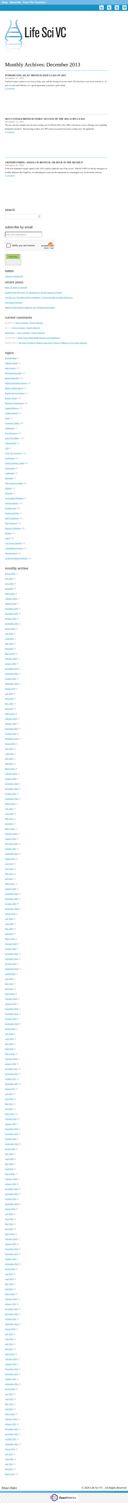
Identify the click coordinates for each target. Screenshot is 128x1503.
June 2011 (9, 1459)
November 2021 (11, 844)
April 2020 (9, 934)
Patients (8, 488)
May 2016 (9, 1164)
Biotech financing (12, 378)
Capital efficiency (12, 408)
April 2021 (9, 879)
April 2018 (9, 1049)
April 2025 (9, 649)
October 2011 (10, 1439)
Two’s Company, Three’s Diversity (29, 323)
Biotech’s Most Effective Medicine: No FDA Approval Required (30, 308)
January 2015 (10, 1244)
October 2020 (10, 904)
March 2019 (10, 994)
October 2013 (10, 1319)
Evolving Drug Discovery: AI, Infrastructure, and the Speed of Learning (33, 292)
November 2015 (11, 1194)
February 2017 (11, 1119)
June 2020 (9, 924)
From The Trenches (34, 2)
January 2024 (10, 724)
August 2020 (10, 914)
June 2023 (9, 754)
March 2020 (10, 939)
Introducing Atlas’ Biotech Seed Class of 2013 (35, 75)
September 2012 (11, 1384)
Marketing (9, 478)
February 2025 (11, 659)
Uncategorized (11, 553)
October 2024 (10, 679)
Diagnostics (9, 428)
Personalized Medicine (14, 498)
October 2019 (10, 964)
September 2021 (11, 854)
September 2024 (11, 684)
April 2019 (9, 989)
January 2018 (10, 1064)
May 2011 (9, 1464)
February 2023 (11, 774)
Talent (7, 538)
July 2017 (9, 1094)
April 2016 (9, 1169)
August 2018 (10, 1029)
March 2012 (10, 1414)
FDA (6, 448)
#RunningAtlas (11, 358)
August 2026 (10, 574)
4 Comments (10, 175)
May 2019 (9, 984)
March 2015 (10, 1234)
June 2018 (9, 1039)
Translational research (14, 548)
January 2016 (10, 1184)
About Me (15, 2)
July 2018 (9, 1034)
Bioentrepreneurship (13, 373)
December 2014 (11, 1249)
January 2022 (10, 839)
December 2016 (11, 1129)
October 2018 (10, 1019)
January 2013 (10, 1364)
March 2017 (10, 1114)
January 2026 (10, 604)
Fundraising (9, 458)
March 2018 (10, 1054)
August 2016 (10, 1149)
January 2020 (10, 949)
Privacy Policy (9, 1487)
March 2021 (10, 884)
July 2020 (9, 919)
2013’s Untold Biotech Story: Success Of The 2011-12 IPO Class (45, 119)
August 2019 (10, 974)
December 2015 (11, 1189)
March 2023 (10, 769)
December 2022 (11, 784)
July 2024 (9, 694)
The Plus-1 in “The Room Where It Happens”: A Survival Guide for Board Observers (39, 297)
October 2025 (10, 619)
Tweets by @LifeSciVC (14, 276)
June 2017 (9, 1099)
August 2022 (10, 804)
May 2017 (9, 1104)
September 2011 (11, 1444)
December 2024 (11, 669)
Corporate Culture (12, 423)
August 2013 (10, 1329)
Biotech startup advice (14, 388)
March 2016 (10, 1174)
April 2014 (9, 1289)
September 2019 (11, 969)
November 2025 (11, 614)
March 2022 (10, 829)
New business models (14, 483)
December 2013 (11, 1309)
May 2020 (9, 929)
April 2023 (9, 764)
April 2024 (9, 709)
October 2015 (10, 1199)
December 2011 (11, 1429)
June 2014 (9, 1279)
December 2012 (11, 1369)
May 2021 (9, 874)
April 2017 (9, 1109)
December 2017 (11, 1069)
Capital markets (11, 413)
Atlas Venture (10, 368)
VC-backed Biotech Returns (16, 558)
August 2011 (10, 1449)
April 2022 (9, 824)
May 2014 (9, 1284)
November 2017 (11, 1074)
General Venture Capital (14, 463)
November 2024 (11, 674)
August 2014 (10, 1269)
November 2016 (11, 1134)
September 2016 (11, 1144)
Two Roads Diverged (13, 303)
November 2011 (11, 1434)
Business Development (14, 403)
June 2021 (9, 869)
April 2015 (9, 1229)
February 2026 (11, 599)
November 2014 (11, 1254)
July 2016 (9, 1154)
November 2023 (11, 729)
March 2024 (10, 714)
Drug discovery (11, 433)
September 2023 (11, 739)
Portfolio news (10, 508)
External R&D (10, 443)
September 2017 (11, 1084)
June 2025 (9, 639)
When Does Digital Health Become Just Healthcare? (39, 338)
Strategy (8, 533)
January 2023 (10, 779)
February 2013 (11, 1359)
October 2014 (10, 1259)
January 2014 (10, 1304)
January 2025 (10, 664)
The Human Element (13, 543)
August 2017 (10, 1089)
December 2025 (11, 609)
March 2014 (10, 1294)
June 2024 (9, 699)
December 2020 (11, 894)
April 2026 (9, 589)
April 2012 (9, 1409)
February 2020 (11, 944)
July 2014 (9, 1274)
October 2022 (10, 794)
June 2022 (9, 814)
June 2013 (9, 1339)
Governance (10, 468)
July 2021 (9, 864)
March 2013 (10, 1354)
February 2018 (11, 1059)
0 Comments (10, 88)
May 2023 (9, 759)
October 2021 (10, 849)
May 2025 (9, 644)
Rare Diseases (11, 523)
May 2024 (9, 704)
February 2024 (11, 719)
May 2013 (9, 1344)
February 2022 (11, 834)
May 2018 (9, 1044)
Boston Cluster (11, 398)
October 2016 (10, 1139)
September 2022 (11, 799)
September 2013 (11, 1324)
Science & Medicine (13, 528)
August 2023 (10, 744)
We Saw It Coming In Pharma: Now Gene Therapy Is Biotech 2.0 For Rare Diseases (53, 343)
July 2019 (9, 979)
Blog (5, 2)
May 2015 (9, 1224)
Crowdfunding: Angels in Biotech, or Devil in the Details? (44, 162)
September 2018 (11, 1024)
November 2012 (11, 1374)
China (7, 418)
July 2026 (9, 579)
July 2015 (9, 1214)
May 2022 (9, 819)
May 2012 (9, 1404)
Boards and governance (14, 393)
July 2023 (9, 749)
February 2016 (11, 1179)
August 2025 (10, 629)
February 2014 (11, 1299)
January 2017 (10, 1124)
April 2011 (9, 1469)
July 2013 (9, 1334)
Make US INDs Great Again (16, 287)
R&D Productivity (12, 518)
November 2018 (11, 1014)
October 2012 (10, 1379)
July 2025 (9, 634)
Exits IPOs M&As (12, 438)
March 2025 (10, 654)
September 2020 (11, 909)
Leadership (9, 473)
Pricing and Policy (12, 513)
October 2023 (10, 734)
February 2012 (11, 1419)
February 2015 (11, 1239)
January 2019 (10, 1004)
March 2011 (9, 1474)
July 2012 (9, 1394)
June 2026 (9, 584)
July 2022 (9, 809)
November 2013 (11, 1314)
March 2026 (10, 594)
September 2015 (11, 1204)
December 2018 (11, 1009)
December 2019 (11, 954)
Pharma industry (11, 503)
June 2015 (9, 1219)
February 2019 (11, 999)
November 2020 (11, 899)
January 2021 (10, 889)
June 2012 (9, 1399)
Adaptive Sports (11, 363)
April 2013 (9, 1349)
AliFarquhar (9, 333)
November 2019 (11, 959)
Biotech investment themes (16, 383)
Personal (8, 493)
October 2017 (10, 1079)
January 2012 (10, 1424)
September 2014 (11, 1264)
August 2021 (10, 859)
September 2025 (11, 624)
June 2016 (9, 1159)
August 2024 (10, 689)
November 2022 (11, 789)
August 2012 (10, 1389)
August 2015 (10, 1209)
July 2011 (9, 1454)
